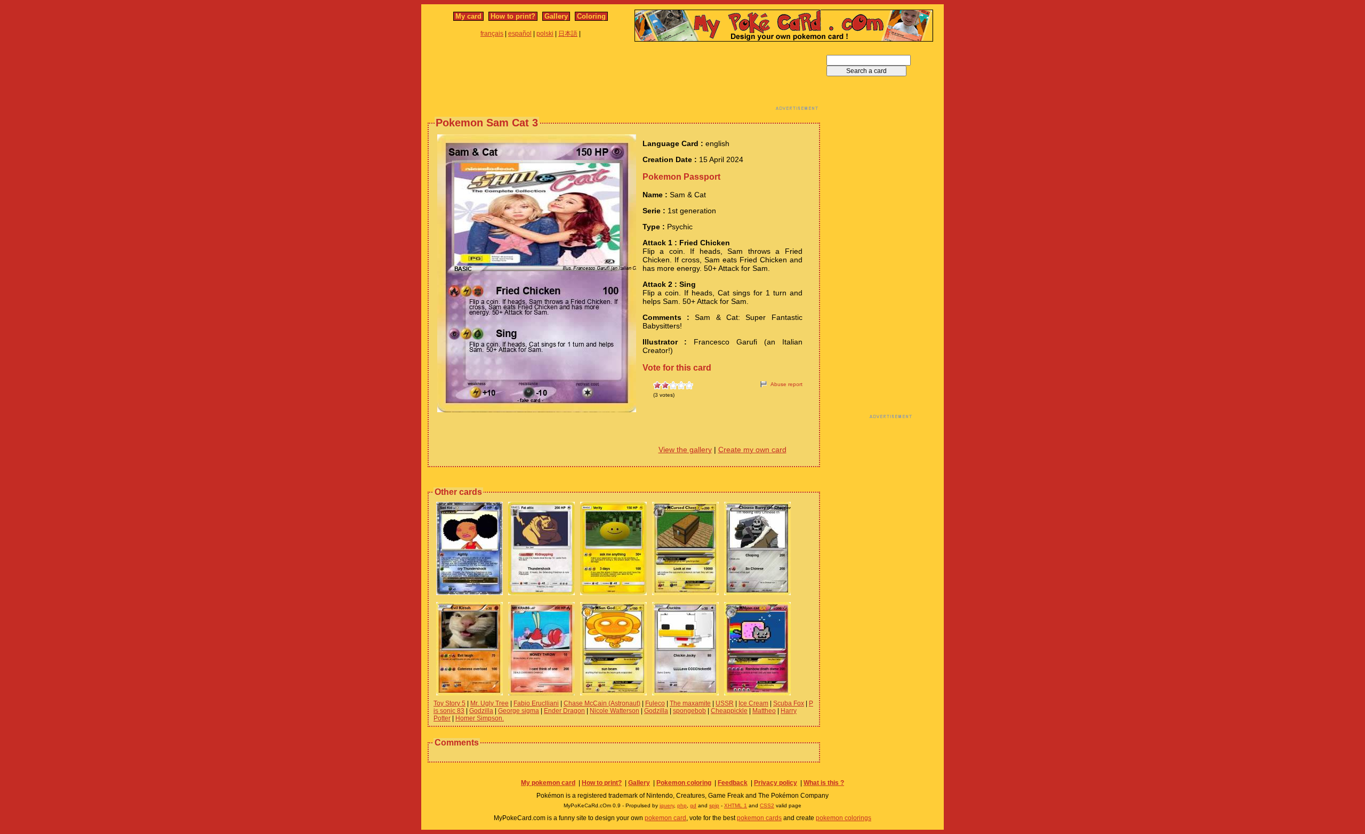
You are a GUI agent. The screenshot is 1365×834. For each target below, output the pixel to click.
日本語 (567, 33)
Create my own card (752, 449)
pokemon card (665, 818)
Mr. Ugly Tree (489, 703)
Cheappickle (729, 711)
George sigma (518, 711)
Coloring (591, 16)
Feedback (733, 783)
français (491, 33)
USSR (725, 703)
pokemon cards (759, 818)
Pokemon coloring (683, 783)
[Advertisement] (624, 79)
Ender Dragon (564, 711)
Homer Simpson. (479, 718)
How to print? (513, 16)
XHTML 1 (735, 805)
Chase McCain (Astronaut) (602, 703)
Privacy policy (775, 783)
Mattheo (764, 711)
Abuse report (786, 384)
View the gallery (685, 449)
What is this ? (824, 783)
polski (544, 33)
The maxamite (690, 703)
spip (714, 805)
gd (693, 805)
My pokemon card (548, 783)
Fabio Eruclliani (536, 703)
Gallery (556, 16)
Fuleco (655, 703)
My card (468, 16)
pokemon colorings (843, 818)
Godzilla (481, 711)
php (682, 805)
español (520, 33)
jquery (667, 805)
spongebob (689, 711)
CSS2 (767, 805)
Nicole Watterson (614, 711)
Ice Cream (753, 703)
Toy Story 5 (449, 703)
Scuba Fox (788, 703)
